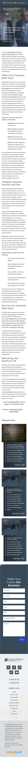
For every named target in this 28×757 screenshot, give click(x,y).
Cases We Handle (14, 702)
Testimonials (14, 700)
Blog (14, 711)
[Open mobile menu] (24, 9)
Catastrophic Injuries (15, 409)
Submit (22, 639)
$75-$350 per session (11, 220)
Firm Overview (14, 694)
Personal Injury (14, 411)
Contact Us (14, 713)
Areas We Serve (14, 705)
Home (14, 692)
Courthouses (14, 708)
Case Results (14, 697)
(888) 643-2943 (9, 2)
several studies (11, 314)
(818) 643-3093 (20, 2)
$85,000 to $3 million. (18, 327)
